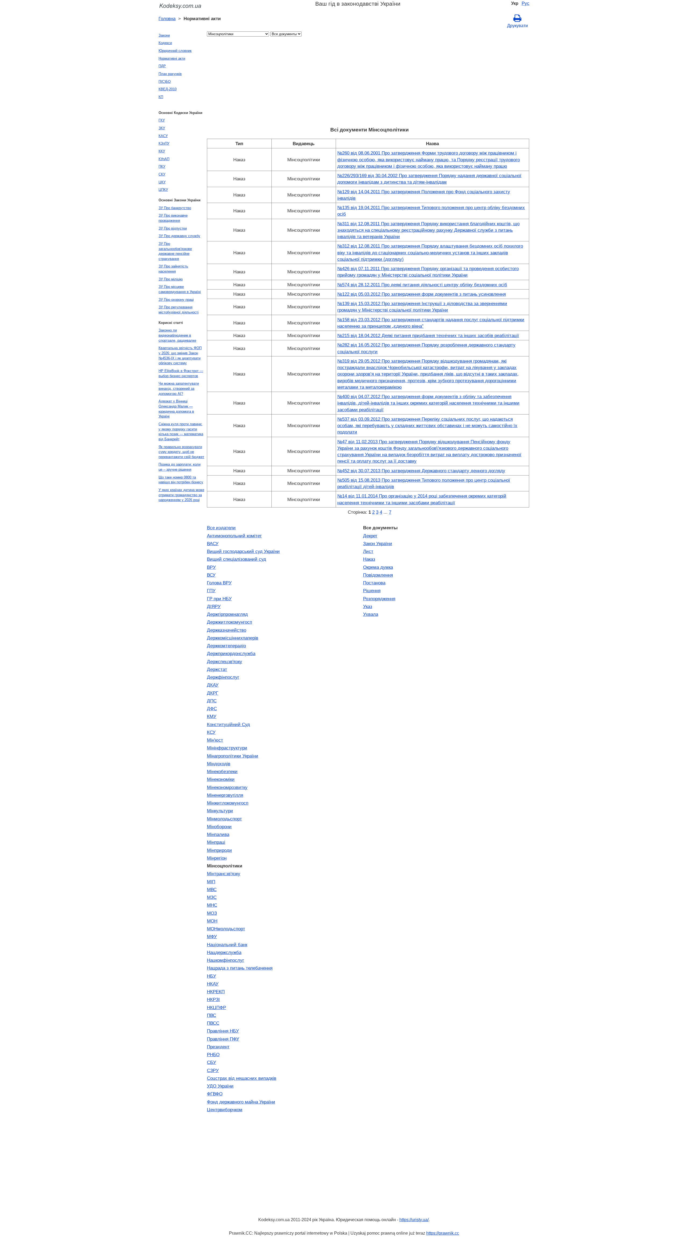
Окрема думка (378, 567)
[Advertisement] (368, 83)
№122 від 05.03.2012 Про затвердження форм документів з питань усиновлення (421, 294)
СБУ (211, 1062)
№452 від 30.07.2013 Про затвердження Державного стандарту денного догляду (421, 470)
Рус (525, 3)
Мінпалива (218, 834)
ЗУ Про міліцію (171, 279)
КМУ (211, 716)
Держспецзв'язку (224, 661)
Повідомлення (378, 575)
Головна (167, 18)
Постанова (374, 582)
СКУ (162, 174)
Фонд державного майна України (241, 1102)
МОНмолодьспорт (226, 928)
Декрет (370, 535)
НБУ (211, 976)
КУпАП (164, 159)
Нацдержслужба (224, 952)
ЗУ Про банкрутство (175, 208)
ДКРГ (212, 693)
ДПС (212, 700)
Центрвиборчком (224, 1109)
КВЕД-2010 (168, 89)
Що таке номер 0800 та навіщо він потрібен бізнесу (181, 479)
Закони (164, 35)
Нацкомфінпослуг (225, 960)
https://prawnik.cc (442, 1233)
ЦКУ (162, 182)
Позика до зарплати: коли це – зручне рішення (179, 466)
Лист (368, 551)
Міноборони (219, 826)
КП (161, 97)
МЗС (212, 897)
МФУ (212, 936)
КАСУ (163, 136)
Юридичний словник (175, 51)
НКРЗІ (213, 999)
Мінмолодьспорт (224, 818)
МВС (212, 889)
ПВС (211, 1015)
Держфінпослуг (223, 677)
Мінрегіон (217, 858)
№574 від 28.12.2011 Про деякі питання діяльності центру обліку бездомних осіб (422, 284)
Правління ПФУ (223, 1039)
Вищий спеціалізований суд (236, 559)
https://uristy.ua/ (414, 1219)
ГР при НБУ (219, 598)
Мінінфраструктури (227, 748)
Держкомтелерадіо (226, 645)
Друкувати (517, 25)
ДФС (212, 708)
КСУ (211, 732)
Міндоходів (218, 763)
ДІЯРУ (214, 606)
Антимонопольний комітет (234, 535)
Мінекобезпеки (222, 771)
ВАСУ (212, 543)
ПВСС (213, 1023)
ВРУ (211, 567)
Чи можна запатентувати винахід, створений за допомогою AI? (179, 388)
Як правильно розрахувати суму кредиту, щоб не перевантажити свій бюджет (181, 452)
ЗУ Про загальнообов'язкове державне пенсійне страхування (175, 251)
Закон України (377, 543)
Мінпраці (216, 842)
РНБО (213, 1054)
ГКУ (162, 120)
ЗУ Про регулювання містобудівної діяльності (179, 309)
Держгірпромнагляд (227, 614)
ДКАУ (212, 685)
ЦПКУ (163, 190)
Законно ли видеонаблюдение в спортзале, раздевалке (177, 335)
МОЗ (212, 913)
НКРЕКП (216, 991)
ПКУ (162, 167)
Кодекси (165, 43)
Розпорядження (379, 598)
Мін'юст (215, 740)
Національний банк (227, 944)
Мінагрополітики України (232, 756)
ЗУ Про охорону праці (176, 300)
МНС (212, 905)
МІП (211, 881)
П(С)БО (165, 82)
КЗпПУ (164, 143)
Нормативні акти (172, 58)
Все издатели (221, 527)
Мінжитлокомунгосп (227, 803)
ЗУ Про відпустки (173, 228)
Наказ (369, 559)
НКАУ (212, 984)
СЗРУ (213, 1070)
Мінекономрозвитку (227, 787)
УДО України (220, 1086)
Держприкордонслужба (231, 653)
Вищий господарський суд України (243, 551)
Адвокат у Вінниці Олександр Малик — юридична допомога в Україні (176, 408)
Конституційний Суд (228, 724)
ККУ (162, 151)
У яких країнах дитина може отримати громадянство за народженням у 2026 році (181, 495)
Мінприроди (219, 850)
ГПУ (211, 590)
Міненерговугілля (225, 795)
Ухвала (370, 614)
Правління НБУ (223, 1031)
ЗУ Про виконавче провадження (173, 218)
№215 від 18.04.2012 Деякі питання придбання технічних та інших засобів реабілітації (428, 335)
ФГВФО (215, 1093)
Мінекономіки (221, 779)
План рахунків (170, 74)
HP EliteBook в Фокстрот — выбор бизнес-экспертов (181, 373)
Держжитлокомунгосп (229, 622)
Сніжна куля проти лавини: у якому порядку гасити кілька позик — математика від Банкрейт (181, 431)
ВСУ (211, 575)
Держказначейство (226, 630)
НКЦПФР (216, 1007)
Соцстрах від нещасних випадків (241, 1078)
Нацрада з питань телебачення (240, 968)
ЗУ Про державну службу (179, 236)
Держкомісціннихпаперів (232, 638)
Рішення (372, 590)
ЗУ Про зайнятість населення (173, 268)
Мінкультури (220, 810)
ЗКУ (162, 128)
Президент (218, 1046)
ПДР (162, 66)
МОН (212, 921)
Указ (367, 606)
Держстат (217, 669)
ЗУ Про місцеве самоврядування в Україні (180, 289)
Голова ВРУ (219, 582)
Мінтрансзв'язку (223, 873)
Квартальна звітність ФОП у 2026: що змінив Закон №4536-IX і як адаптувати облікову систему (180, 355)
